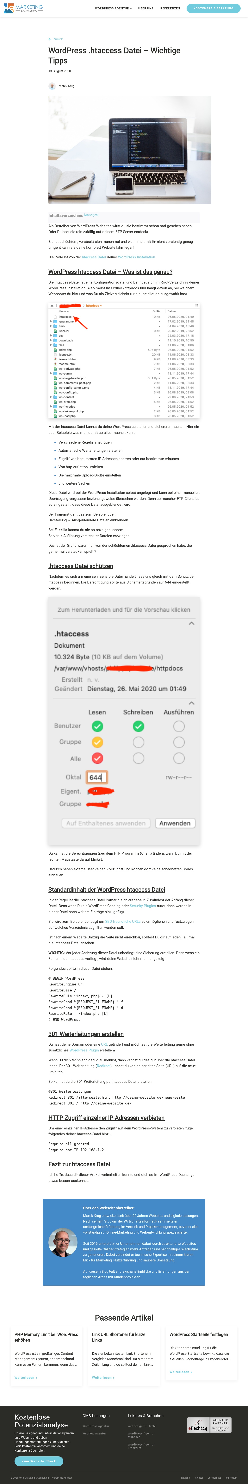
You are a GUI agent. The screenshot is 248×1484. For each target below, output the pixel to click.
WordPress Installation (136, 257)
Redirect (103, 1066)
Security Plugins (143, 906)
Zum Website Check (39, 1461)
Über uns (145, 8)
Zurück (58, 39)
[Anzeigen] (91, 215)
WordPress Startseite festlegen (199, 1334)
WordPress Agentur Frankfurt (141, 1446)
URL (104, 1044)
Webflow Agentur (94, 1433)
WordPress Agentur (112, 8)
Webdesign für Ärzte (142, 1426)
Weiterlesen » (26, 1377)
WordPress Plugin (84, 1050)
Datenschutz (214, 1478)
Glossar (199, 1478)
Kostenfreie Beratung (214, 8)
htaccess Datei (94, 257)
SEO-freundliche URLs (122, 921)
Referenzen (170, 8)
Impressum (231, 1478)
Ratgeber (185, 1478)
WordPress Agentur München (141, 1435)
